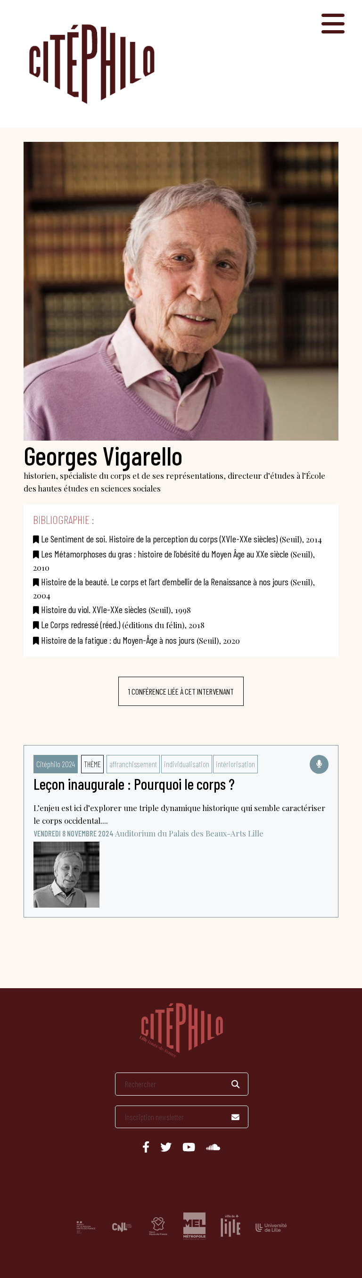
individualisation (186, 764)
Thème (92, 764)
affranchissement (133, 764)
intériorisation (235, 764)
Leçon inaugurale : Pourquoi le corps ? (134, 784)
